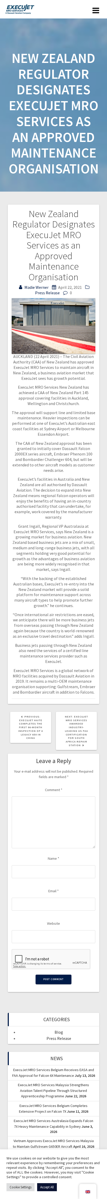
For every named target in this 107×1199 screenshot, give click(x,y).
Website (53, 923)
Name (53, 858)
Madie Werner (36, 287)
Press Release (47, 292)
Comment (53, 789)
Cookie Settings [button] (20, 1187)
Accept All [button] (47, 1187)
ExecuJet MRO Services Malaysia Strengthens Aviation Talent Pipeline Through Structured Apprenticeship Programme (53, 1090)
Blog (59, 1032)
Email (53, 891)
